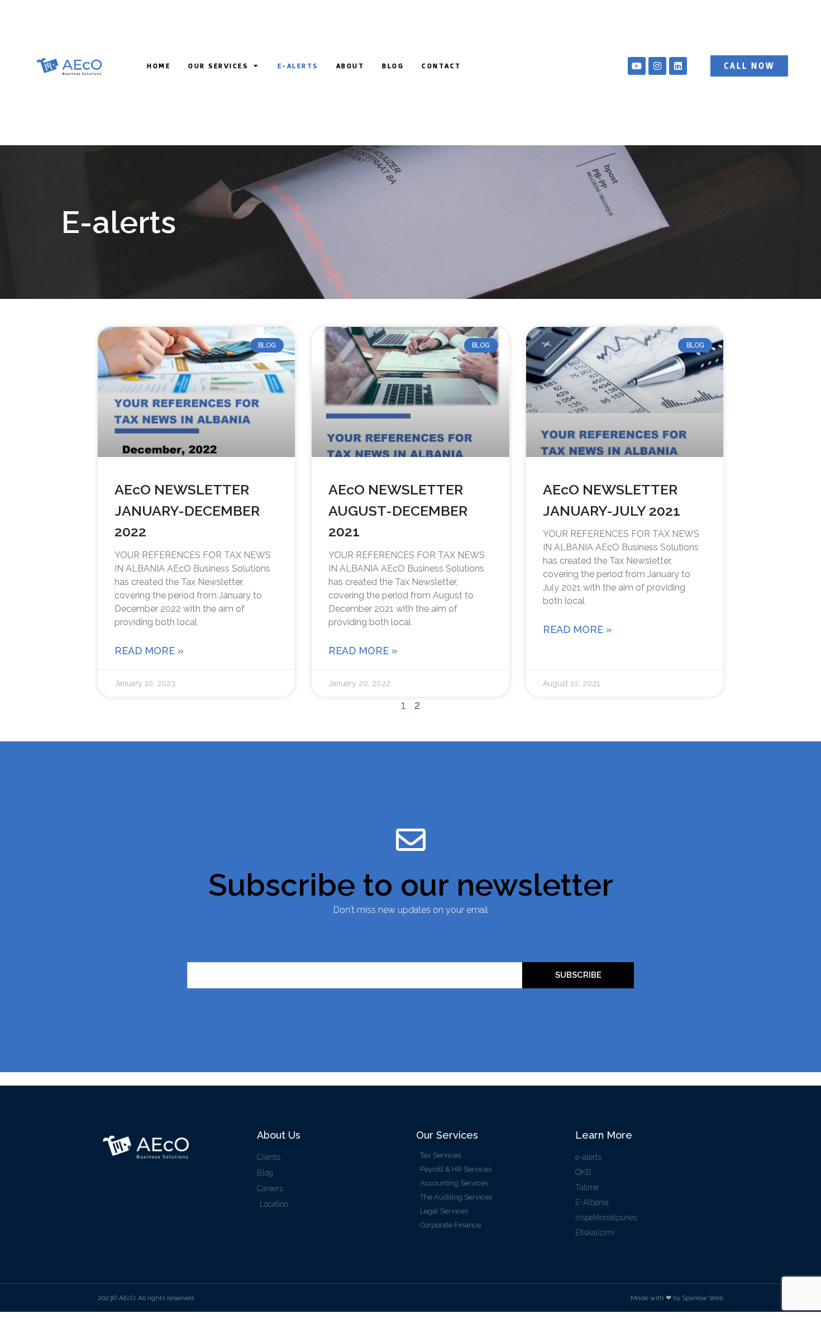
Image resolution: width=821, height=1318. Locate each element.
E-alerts (298, 65)
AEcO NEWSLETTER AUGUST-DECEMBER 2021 (397, 510)
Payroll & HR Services (455, 1169)
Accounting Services (454, 1183)
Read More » (149, 650)
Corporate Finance (450, 1225)
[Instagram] (657, 66)
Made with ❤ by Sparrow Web (677, 1298)
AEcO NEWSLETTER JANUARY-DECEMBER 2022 (187, 510)
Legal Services (444, 1211)
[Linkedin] (678, 66)
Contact (441, 65)
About (350, 65)
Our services (218, 65)
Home (158, 65)
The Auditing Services (456, 1197)
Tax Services (440, 1155)
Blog (393, 65)
